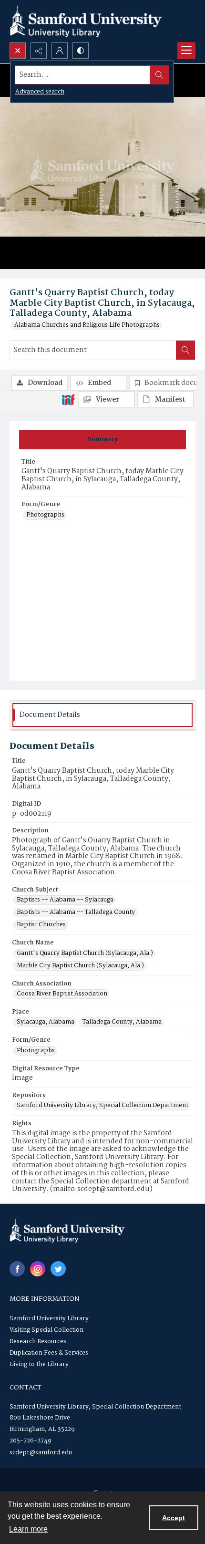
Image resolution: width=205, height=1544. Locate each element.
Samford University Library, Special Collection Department (102, 1105)
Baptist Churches (41, 925)
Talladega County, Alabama (122, 1022)
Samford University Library (49, 1319)
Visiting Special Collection (46, 1330)
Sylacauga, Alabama (45, 1022)
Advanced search (39, 92)
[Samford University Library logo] (86, 21)
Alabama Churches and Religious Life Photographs (87, 325)
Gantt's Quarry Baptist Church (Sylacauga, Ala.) (85, 953)
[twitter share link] (58, 1268)
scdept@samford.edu (41, 1453)
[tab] (102, 440)
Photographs (45, 515)
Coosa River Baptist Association (62, 994)
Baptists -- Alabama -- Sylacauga (65, 900)
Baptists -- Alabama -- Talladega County (76, 912)
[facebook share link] (17, 1268)
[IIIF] (68, 399)
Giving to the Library (39, 1364)
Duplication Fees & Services (49, 1353)
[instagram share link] (37, 1268)
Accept (173, 1518)
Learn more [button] (28, 1529)
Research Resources (38, 1342)
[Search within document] (185, 350)
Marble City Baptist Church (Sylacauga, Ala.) (80, 966)
